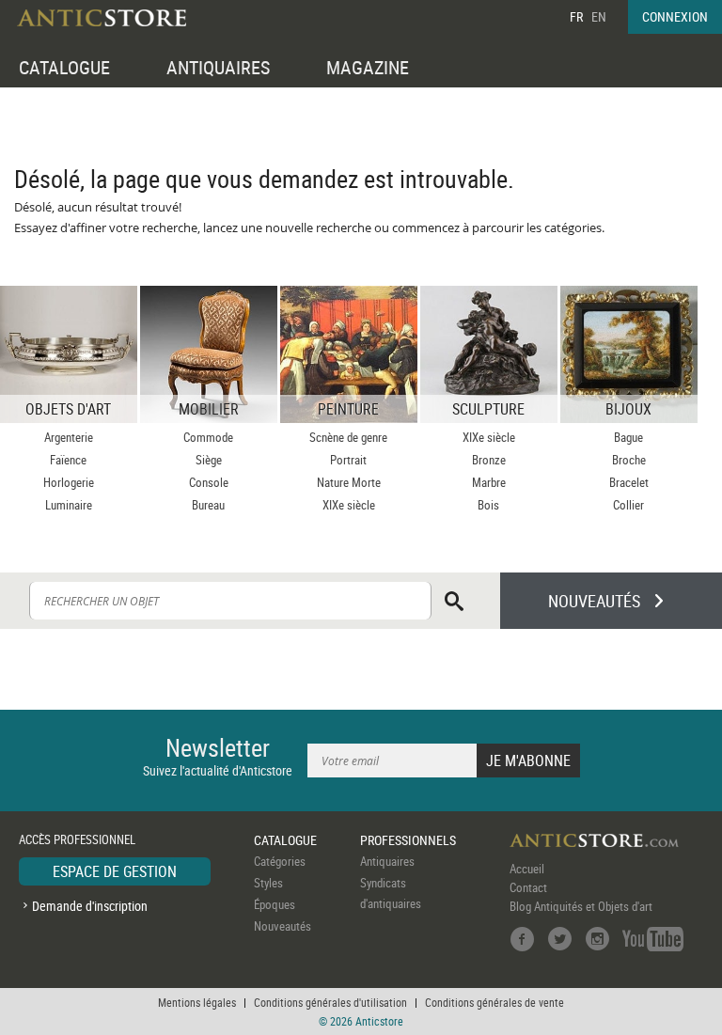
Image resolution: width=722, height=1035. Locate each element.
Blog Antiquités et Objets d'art (581, 906)
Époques (274, 904)
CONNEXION (675, 16)
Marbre (489, 482)
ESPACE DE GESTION (115, 871)
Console (208, 482)
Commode (208, 437)
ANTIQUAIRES (218, 67)
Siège (209, 459)
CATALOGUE (64, 67)
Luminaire (68, 504)
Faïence (68, 459)
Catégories (280, 861)
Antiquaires (387, 861)
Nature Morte (349, 482)
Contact (528, 887)
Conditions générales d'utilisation (330, 1002)
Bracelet (629, 482)
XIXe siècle (348, 504)
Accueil (527, 868)
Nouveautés (282, 925)
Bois (488, 504)
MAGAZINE (367, 67)
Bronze (489, 459)
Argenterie (68, 437)
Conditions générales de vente (494, 1002)
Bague (628, 437)
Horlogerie (68, 482)
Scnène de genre (348, 437)
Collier (628, 504)
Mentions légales (197, 1002)
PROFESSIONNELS (408, 840)
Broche (629, 459)
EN (598, 16)
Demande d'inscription (90, 906)
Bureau (208, 504)
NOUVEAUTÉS (594, 600)
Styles (268, 882)
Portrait (348, 459)
